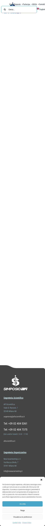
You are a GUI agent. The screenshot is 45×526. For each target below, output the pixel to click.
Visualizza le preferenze (22, 517)
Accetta (23, 504)
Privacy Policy (26, 523)
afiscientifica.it (9, 441)
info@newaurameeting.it (13, 471)
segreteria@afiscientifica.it (14, 416)
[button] (41, 480)
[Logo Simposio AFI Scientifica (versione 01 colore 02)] (16, 376)
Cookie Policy (17, 523)
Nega (22, 510)
